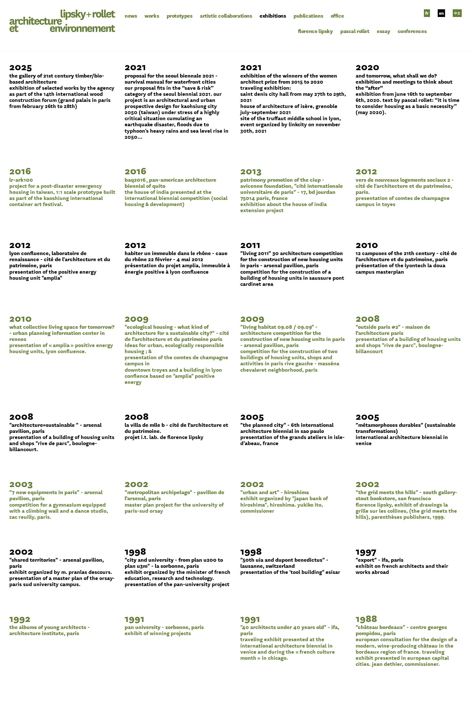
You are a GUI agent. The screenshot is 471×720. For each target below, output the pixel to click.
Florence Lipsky (315, 30)
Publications (308, 15)
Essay (383, 30)
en (441, 13)
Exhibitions (273, 15)
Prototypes (180, 15)
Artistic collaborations (226, 15)
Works (152, 15)
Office (337, 15)
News (131, 15)
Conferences (412, 30)
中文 (457, 13)
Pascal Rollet (354, 30)
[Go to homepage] (62, 20)
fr (427, 13)
